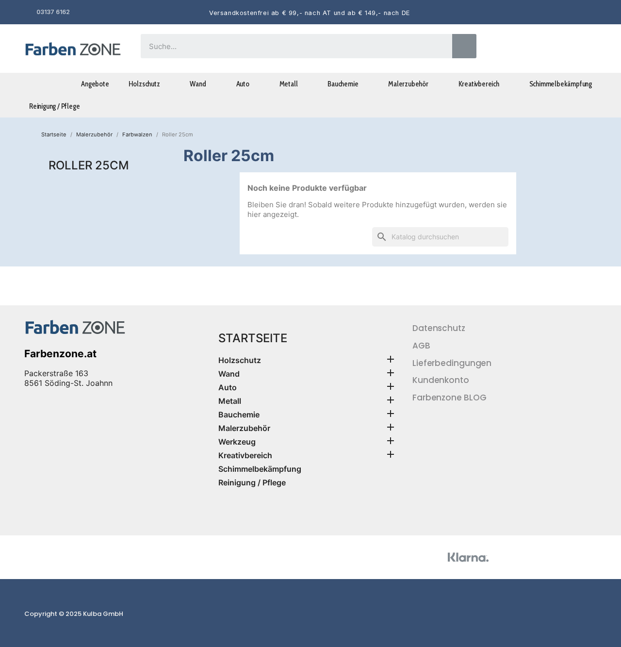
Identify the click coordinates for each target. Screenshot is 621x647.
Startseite (252, 338)
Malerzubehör (408, 84)
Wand (198, 84)
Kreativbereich (478, 84)
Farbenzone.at (60, 354)
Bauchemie (342, 84)
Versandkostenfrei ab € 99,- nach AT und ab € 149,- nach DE (309, 13)
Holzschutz (144, 84)
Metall (288, 84)
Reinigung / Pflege (54, 106)
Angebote (95, 84)
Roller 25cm (89, 165)
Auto (242, 84)
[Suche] (464, 46)
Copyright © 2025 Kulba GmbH (73, 613)
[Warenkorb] (583, 48)
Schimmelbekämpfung (560, 84)
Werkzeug (237, 442)
